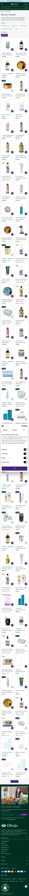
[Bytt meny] (2, 4)
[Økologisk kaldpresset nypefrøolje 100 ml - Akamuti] (21, 888)
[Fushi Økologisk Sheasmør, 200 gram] (7, 86)
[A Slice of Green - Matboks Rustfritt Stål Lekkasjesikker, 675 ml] (21, 641)
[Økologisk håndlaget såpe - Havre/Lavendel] (7, 723)
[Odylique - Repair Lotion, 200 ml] (7, 476)
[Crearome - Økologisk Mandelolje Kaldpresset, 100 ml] (7, 353)
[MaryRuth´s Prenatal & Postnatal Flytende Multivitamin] (21, 229)
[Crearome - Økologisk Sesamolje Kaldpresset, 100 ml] (7, 538)
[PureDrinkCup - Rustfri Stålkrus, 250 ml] (21, 538)
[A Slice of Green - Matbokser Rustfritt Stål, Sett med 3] (7, 517)
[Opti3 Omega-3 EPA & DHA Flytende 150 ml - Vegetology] (21, 44)
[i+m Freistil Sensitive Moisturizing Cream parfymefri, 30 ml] (7, 415)
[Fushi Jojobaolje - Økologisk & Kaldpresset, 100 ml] (7, 188)
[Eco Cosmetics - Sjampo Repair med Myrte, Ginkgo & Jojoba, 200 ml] (21, 168)
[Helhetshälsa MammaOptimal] (21, 805)
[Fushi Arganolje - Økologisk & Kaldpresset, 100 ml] (7, 147)
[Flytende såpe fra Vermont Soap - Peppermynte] (7, 579)
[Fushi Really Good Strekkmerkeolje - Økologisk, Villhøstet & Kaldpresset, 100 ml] (21, 785)
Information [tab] (14, 429)
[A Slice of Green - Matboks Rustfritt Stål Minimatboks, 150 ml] (21, 723)
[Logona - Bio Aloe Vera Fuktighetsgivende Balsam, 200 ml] (21, 682)
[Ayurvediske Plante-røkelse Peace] (21, 497)
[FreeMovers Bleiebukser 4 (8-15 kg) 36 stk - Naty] (21, 620)
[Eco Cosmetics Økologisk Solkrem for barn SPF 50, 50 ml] (7, 497)
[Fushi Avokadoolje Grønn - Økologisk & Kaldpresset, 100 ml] (21, 147)
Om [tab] (24, 429)
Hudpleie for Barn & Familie (7, 28)
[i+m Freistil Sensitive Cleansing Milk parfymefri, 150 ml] (21, 209)
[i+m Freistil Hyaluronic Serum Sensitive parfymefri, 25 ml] (21, 600)
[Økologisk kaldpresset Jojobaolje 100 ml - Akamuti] (7, 558)
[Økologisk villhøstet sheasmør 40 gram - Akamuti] (7, 229)
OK (14, 468)
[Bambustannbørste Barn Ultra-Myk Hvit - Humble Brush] (7, 682)
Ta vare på (17, 28)
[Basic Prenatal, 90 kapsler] (7, 106)
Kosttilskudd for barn (6, 25)
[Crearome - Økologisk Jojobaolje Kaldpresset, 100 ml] (7, 65)
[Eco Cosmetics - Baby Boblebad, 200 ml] (21, 579)
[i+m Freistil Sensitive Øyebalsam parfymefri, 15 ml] (7, 744)
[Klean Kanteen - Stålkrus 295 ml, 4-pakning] (7, 888)
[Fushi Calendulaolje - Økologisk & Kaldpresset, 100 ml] (21, 373)
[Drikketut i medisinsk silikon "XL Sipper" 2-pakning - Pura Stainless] (21, 415)
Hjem (2, 11)
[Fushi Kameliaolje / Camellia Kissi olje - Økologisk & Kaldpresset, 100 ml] (21, 86)
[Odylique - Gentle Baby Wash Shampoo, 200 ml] (7, 394)
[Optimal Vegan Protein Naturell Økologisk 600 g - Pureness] (7, 826)
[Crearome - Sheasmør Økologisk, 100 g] (7, 250)
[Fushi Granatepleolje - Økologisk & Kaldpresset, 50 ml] (21, 476)
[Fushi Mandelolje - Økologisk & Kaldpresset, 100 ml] (21, 127)
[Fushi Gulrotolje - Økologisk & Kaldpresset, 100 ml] (7, 332)
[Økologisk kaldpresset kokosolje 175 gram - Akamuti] (7, 291)
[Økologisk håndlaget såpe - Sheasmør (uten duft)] (7, 661)
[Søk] (26, 8)
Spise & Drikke (15, 25)
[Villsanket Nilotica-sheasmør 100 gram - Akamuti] (7, 703)
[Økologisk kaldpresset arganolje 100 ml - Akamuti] (7, 847)
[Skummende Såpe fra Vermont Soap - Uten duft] (21, 271)
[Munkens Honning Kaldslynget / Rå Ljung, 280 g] (21, 517)
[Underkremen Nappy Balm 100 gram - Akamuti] (7, 805)
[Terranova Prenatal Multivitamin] (7, 785)
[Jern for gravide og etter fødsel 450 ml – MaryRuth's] (21, 867)
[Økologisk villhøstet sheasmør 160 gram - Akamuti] (21, 65)
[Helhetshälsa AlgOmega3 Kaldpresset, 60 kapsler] (21, 106)
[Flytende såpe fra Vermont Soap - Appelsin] (21, 291)
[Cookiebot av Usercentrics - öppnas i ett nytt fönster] (21, 426)
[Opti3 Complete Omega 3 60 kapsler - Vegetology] (7, 44)
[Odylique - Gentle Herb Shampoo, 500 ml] (21, 188)
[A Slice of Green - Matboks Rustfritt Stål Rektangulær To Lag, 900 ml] (7, 312)
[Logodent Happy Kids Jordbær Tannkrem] (7, 127)
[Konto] (24, 4)
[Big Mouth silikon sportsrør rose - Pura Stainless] (7, 764)
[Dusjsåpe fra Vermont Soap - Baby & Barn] (7, 641)
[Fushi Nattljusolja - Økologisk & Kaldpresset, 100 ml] (21, 312)
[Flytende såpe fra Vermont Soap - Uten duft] (7, 168)
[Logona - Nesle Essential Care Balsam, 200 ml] (7, 271)
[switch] (25, 454)
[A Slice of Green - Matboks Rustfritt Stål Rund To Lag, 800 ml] (21, 394)
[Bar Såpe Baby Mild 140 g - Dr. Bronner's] (7, 373)
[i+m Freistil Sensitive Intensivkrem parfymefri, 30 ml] (21, 764)
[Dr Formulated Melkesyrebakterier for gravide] (21, 332)
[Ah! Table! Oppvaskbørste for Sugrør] (21, 661)
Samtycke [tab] (5, 429)
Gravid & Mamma (23, 25)
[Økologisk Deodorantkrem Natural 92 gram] (21, 826)
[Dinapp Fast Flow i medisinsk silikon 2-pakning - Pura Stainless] (7, 867)
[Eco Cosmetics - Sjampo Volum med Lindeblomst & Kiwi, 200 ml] (21, 558)
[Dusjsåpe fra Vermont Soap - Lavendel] (21, 703)
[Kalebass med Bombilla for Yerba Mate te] (7, 620)
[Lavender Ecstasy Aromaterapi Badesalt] (7, 600)
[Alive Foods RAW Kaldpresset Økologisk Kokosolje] (21, 353)
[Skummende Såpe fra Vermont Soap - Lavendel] (21, 250)
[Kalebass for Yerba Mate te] (21, 744)
